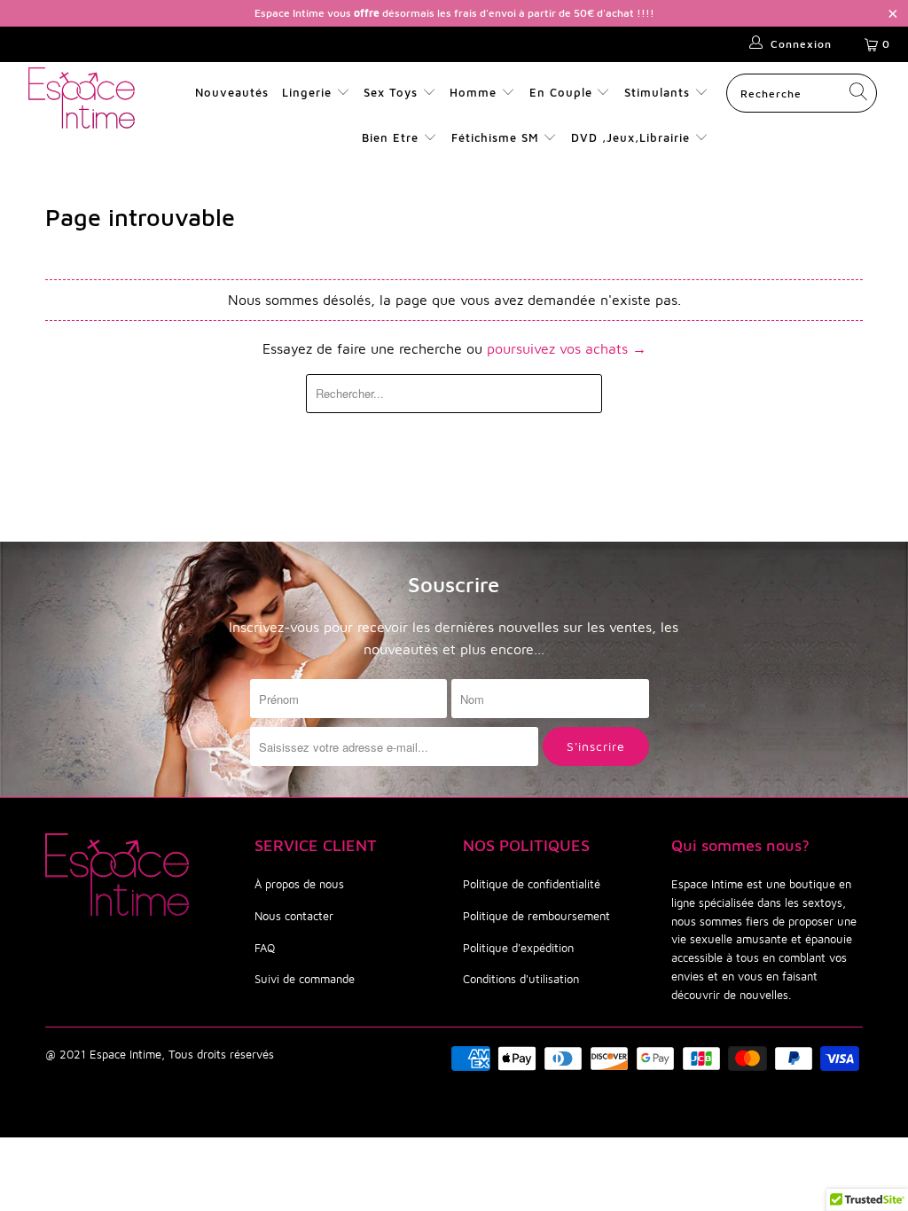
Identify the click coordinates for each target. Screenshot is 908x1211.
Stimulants (657, 92)
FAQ (264, 948)
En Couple (560, 92)
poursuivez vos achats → (566, 348)
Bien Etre (392, 137)
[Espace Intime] (81, 98)
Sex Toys (391, 92)
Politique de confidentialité (531, 884)
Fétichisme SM (497, 137)
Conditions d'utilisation (521, 979)
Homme (473, 92)
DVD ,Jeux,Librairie (632, 137)
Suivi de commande (304, 979)
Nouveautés (232, 92)
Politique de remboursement (536, 916)
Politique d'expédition (518, 948)
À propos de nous (299, 884)
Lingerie (307, 92)
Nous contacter (293, 916)
